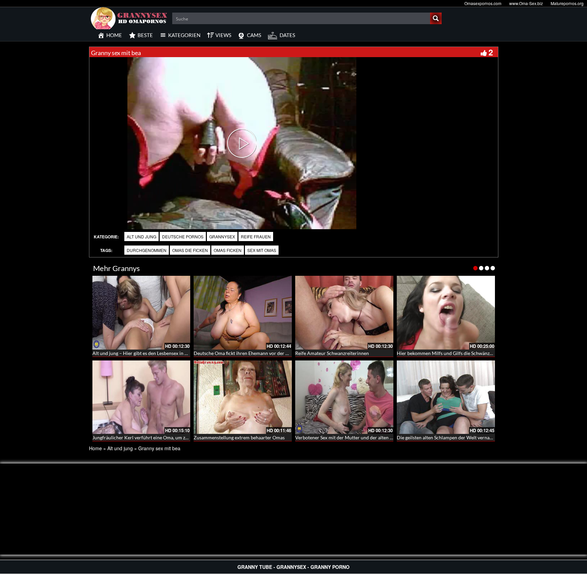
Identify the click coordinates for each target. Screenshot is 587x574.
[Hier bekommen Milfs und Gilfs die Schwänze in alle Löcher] (446, 313)
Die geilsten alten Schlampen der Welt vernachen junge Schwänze (465, 437)
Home (95, 448)
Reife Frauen (256, 236)
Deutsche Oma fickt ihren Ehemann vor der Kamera (248, 353)
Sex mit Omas (261, 250)
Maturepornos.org (567, 3)
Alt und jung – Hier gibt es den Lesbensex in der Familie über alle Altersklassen (174, 353)
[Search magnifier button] (436, 18)
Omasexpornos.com (482, 3)
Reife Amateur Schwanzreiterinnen (332, 353)
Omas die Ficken (190, 250)
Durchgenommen (146, 250)
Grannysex (222, 236)
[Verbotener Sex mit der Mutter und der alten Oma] (344, 397)
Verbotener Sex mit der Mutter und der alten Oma (347, 437)
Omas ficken (228, 250)
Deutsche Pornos (182, 236)
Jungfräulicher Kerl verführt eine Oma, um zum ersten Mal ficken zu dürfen (171, 437)
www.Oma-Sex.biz (526, 3)
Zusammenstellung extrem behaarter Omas (239, 437)
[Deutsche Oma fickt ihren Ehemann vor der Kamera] (243, 313)
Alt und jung (141, 236)
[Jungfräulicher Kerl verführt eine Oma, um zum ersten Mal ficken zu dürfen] (141, 397)
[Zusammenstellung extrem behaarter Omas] (243, 397)
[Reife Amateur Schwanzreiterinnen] (344, 313)
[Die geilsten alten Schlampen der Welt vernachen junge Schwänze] (446, 397)
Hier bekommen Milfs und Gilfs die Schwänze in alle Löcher (459, 353)
